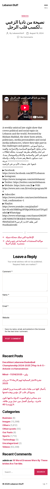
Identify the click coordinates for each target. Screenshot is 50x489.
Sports (5, 436)
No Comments (27, 37)
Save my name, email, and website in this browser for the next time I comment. (25, 330)
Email (5, 306)
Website (5, 318)
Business (7, 418)
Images (6, 421)
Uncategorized (10, 443)
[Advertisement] (25, 69)
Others (6, 425)
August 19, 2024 (37, 33)
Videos (25, 16)
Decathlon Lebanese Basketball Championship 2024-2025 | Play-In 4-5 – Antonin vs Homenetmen (23, 365)
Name (5, 295)
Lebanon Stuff (10, 5)
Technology (8, 439)
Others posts (9, 429)
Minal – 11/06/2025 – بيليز (15, 374)
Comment (7, 272)
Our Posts (7, 432)
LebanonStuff (18, 33)
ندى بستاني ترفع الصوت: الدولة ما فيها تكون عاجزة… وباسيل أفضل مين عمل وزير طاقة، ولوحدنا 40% (21, 401)
